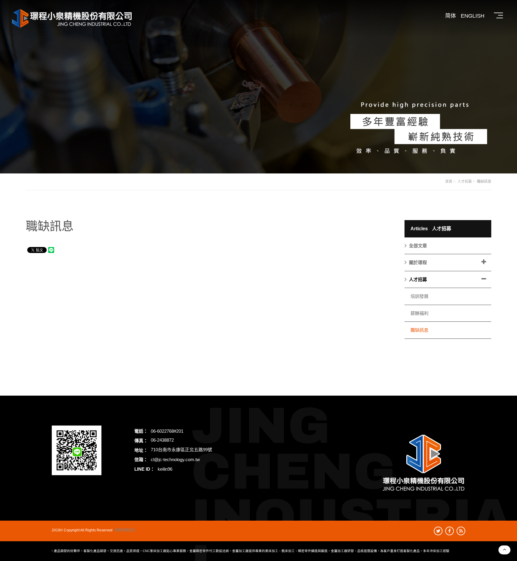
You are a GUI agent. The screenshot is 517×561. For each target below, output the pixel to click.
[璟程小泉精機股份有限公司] (72, 18)
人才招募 (464, 181)
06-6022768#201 (167, 431)
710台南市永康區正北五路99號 (181, 449)
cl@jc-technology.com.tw (175, 459)
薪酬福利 (419, 313)
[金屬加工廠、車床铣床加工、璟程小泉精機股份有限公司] (258, 86)
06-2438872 (162, 440)
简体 (450, 16)
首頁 (448, 181)
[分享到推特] (438, 531)
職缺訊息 (484, 181)
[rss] (461, 531)
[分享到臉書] (449, 531)
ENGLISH (472, 16)
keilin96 (165, 469)
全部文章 (418, 245)
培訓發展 (419, 296)
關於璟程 (418, 262)
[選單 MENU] (499, 16)
